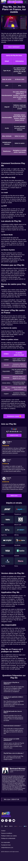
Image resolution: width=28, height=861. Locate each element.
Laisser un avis (14, 435)
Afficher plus (14, 495)
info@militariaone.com (7, 847)
